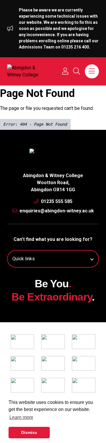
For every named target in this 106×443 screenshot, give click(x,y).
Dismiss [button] (29, 432)
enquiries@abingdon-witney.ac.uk (56, 211)
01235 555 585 (56, 201)
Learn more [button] (21, 417)
